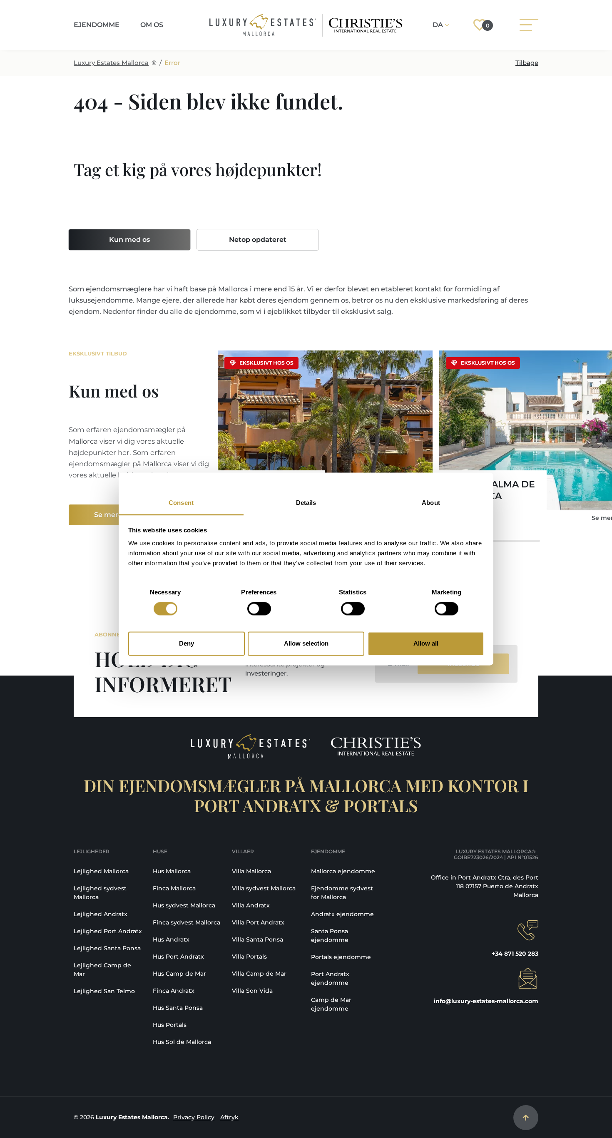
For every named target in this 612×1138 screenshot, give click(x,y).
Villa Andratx (251, 905)
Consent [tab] (181, 502)
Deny (186, 643)
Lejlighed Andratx (100, 914)
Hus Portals (170, 1025)
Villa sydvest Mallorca (264, 888)
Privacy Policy (193, 1117)
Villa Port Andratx (258, 922)
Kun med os (129, 240)
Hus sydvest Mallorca (184, 905)
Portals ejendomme (341, 957)
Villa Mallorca (251, 871)
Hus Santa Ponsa (178, 1007)
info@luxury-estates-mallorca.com (486, 1001)
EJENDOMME (96, 25)
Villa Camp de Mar (259, 973)
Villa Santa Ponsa (257, 939)
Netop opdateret (257, 240)
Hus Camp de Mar (179, 973)
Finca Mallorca (174, 888)
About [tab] (431, 502)
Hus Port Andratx (178, 956)
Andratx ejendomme (342, 914)
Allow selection (306, 643)
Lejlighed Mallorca (101, 871)
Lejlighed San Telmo (104, 991)
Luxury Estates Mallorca (111, 63)
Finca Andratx (173, 990)
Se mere (108, 515)
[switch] (259, 609)
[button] (526, 441)
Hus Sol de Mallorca (182, 1042)
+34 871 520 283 (515, 953)
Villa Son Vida (252, 990)
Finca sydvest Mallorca (186, 922)
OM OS (151, 25)
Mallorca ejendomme (343, 871)
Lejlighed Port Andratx (108, 931)
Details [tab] (306, 502)
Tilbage (526, 63)
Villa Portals (249, 956)
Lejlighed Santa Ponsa (107, 948)
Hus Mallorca (172, 871)
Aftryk (229, 1117)
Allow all (425, 643)
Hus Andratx (171, 939)
